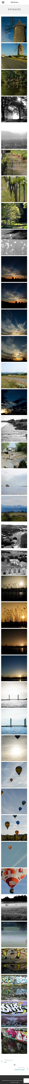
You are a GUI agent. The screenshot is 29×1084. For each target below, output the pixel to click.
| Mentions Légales (15, 1082)
